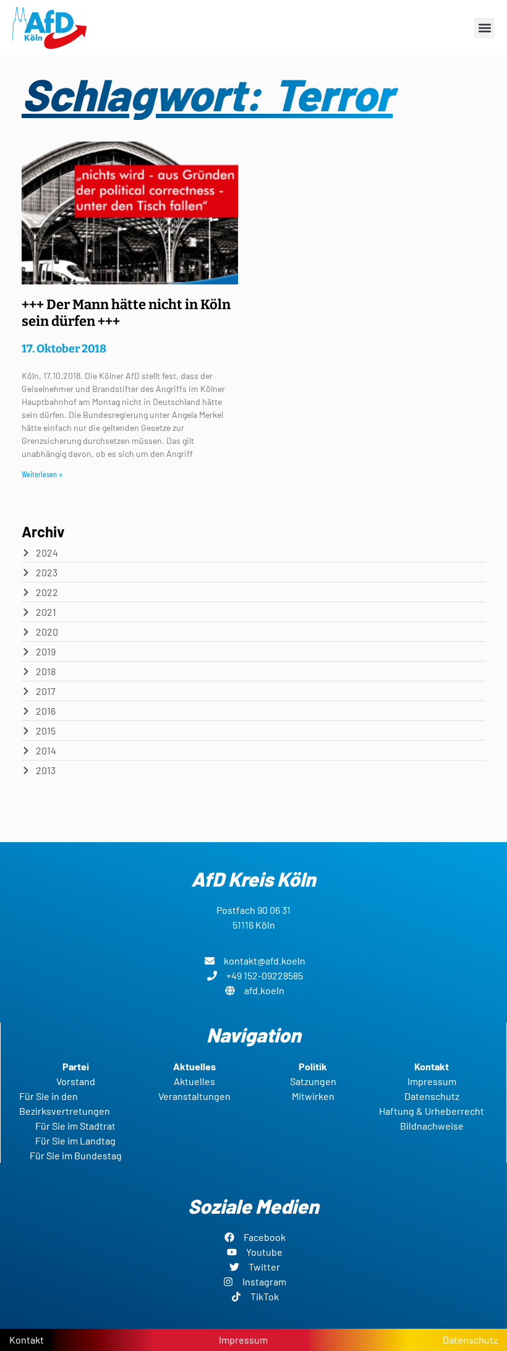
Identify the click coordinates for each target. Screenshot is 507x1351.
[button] (484, 28)
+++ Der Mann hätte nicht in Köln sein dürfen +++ (126, 312)
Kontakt (26, 1339)
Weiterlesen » (42, 474)
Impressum (243, 1339)
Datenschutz (470, 1339)
